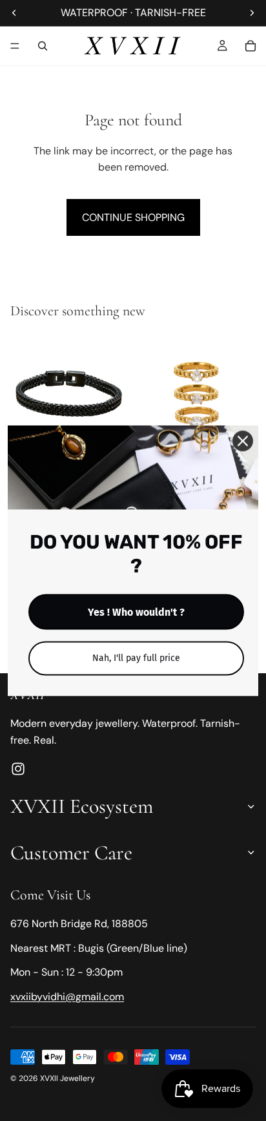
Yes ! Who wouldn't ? (136, 611)
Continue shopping (133, 217)
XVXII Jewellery (67, 1078)
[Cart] (250, 46)
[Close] (242, 440)
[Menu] (15, 46)
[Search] (42, 46)
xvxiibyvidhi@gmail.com (67, 996)
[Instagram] (18, 769)
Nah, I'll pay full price (136, 657)
